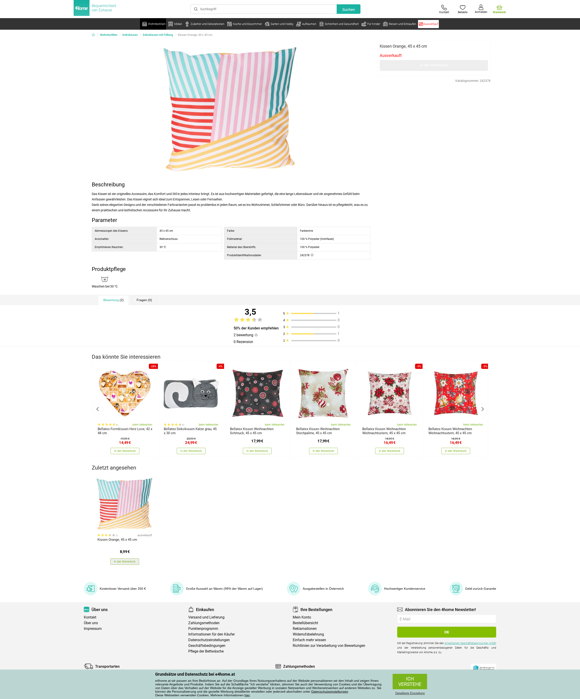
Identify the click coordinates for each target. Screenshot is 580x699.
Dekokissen (130, 35)
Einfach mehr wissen (309, 640)
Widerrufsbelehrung (308, 634)
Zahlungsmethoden (204, 623)
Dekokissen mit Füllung (158, 35)
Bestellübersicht (305, 623)
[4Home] (95, 35)
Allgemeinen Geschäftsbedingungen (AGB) (470, 643)
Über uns (91, 623)
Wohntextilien (108, 35)
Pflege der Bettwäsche (206, 651)
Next (482, 409)
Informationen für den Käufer (211, 634)
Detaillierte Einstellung (410, 693)
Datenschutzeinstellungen (329, 691)
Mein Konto (302, 617)
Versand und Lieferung (206, 617)
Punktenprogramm (203, 628)
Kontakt (90, 617)
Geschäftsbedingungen (206, 645)
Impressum (93, 628)
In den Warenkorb (434, 65)
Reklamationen (305, 628)
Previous (97, 409)
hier (247, 695)
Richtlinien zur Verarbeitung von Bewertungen (329, 645)
